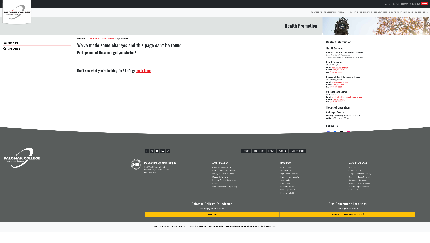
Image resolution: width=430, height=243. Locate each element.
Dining (271, 151)
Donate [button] (211, 214)
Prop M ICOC (217, 183)
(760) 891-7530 (339, 99)
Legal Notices (214, 226)
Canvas (396, 4)
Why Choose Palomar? (401, 12)
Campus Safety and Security (359, 174)
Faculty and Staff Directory (223, 174)
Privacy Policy (241, 226)
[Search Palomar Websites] (386, 4)
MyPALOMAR (415, 4)
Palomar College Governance (224, 180)
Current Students (287, 167)
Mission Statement (220, 177)
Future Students (286, 170)
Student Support (363, 12)
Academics (316, 12)
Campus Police (354, 170)
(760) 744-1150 (150, 173)
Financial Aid (345, 12)
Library (404, 4)
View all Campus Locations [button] (347, 214)
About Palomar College (222, 167)
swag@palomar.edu (340, 67)
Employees (285, 183)
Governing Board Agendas (359, 183)
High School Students (289, 174)
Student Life (380, 12)
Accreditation (353, 167)
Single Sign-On (286, 190)
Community (285, 180)
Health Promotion (108, 38)
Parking (282, 151)
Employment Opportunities (224, 170)
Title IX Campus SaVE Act (358, 187)
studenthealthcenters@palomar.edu (347, 97)
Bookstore (259, 151)
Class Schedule (297, 151)
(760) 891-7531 (339, 70)
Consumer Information (358, 180)
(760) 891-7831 (336, 87)
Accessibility (228, 226)
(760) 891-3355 (336, 72)
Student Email (286, 187)
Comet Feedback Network (359, 177)
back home (143, 70)
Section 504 (353, 190)
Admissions (330, 12)
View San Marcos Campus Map (225, 187)
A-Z (390, 4)
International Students (289, 177)
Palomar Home (94, 38)
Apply (424, 3)
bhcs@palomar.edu (340, 82)
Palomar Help (286, 193)
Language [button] (420, 12)
